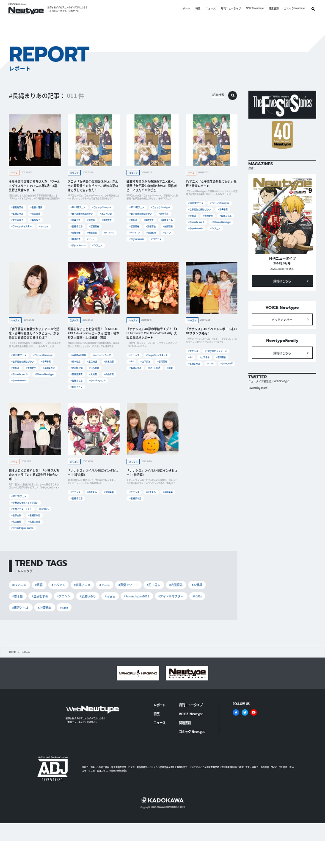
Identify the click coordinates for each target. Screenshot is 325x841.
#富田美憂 (94, 226)
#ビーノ (91, 238)
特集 (198, 9)
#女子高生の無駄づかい (82, 213)
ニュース (211, 9)
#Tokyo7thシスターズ (157, 354)
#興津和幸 (75, 238)
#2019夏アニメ (78, 206)
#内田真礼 (176, 585)
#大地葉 (93, 373)
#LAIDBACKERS (78, 354)
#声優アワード (128, 585)
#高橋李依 (75, 232)
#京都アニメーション (21, 508)
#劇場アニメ (77, 386)
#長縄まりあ (17, 213)
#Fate (64, 607)
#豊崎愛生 (107, 219)
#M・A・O (109, 232)
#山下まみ (145, 361)
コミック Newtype (294, 9)
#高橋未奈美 (34, 521)
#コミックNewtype (101, 206)
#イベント (44, 226)
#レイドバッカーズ (102, 354)
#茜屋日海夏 (77, 373)
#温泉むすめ (40, 596)
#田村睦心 (44, 508)
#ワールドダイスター (21, 226)
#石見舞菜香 (17, 206)
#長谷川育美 (36, 206)
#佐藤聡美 (92, 232)
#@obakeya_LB (97, 380)
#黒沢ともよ (20, 607)
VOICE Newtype (255, 9)
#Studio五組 (77, 367)
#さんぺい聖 (106, 213)
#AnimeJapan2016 (136, 596)
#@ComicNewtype (221, 221)
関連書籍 (274, 9)
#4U (131, 361)
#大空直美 (35, 213)
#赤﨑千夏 (75, 219)
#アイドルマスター (171, 596)
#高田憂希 (16, 521)
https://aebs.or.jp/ (118, 770)
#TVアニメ (97, 245)
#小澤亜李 (44, 607)
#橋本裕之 (75, 361)
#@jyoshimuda (78, 245)
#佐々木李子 (17, 219)
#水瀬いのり (88, 596)
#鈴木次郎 (109, 361)
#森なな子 (35, 219)
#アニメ (104, 585)
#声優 (170, 367)
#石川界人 (153, 585)
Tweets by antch (257, 388)
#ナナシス (134, 354)
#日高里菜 (94, 367)
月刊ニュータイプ (231, 9)
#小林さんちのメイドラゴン (24, 502)
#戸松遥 (91, 219)
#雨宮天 (110, 596)
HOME (12, 652)
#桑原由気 (16, 514)
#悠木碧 (17, 596)
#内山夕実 (109, 373)
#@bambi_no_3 (196, 221)
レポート (185, 9)
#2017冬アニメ (18, 495)
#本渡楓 (197, 585)
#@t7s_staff (154, 367)
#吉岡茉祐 (162, 361)
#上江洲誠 (92, 361)
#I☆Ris (197, 596)
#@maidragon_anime (22, 527)
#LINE (210, 363)
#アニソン (64, 596)
